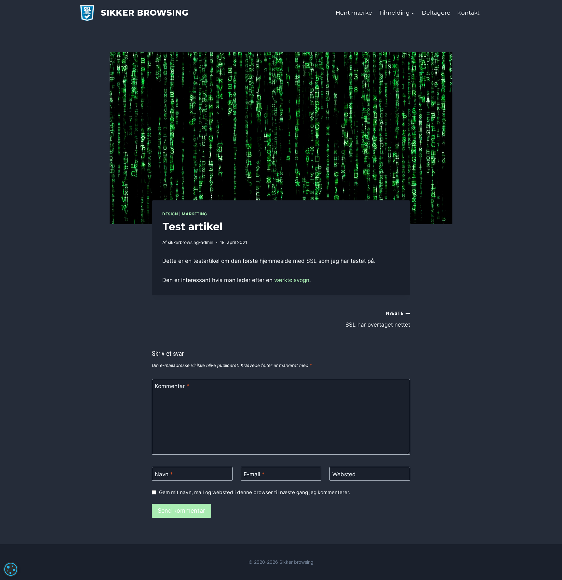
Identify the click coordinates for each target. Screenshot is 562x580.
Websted (344, 474)
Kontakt (468, 12)
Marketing (194, 213)
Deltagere (436, 12)
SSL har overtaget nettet (377, 319)
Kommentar (172, 386)
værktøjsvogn (291, 280)
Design (170, 213)
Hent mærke (354, 12)
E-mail (254, 474)
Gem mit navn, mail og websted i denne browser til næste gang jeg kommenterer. (254, 492)
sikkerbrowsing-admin (190, 242)
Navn (164, 474)
